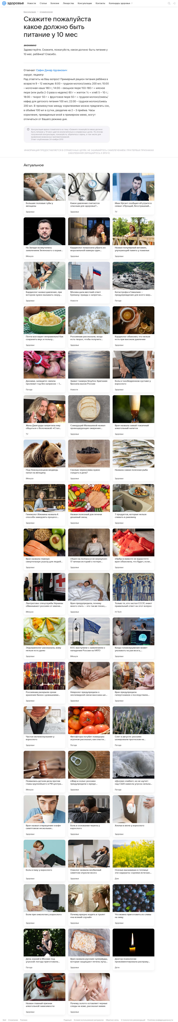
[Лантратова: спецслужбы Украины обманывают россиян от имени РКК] (44, 594)
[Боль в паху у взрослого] (44, 860)
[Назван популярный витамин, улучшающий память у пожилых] (133, 238)
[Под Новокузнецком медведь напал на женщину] (44, 460)
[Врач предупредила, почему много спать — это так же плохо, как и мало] (89, 594)
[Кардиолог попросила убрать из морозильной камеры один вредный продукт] (89, 238)
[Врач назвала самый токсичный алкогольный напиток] (133, 416)
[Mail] (4, 3)
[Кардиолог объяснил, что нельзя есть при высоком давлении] (133, 327)
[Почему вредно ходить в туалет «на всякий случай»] (89, 905)
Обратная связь (112, 1020)
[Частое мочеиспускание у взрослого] (44, 727)
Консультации (30, 12)
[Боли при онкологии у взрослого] (44, 905)
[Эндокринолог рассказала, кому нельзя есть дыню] (44, 638)
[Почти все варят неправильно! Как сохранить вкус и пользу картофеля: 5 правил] (44, 327)
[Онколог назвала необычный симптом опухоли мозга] (89, 860)
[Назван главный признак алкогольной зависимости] (44, 994)
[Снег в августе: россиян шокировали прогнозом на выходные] (133, 727)
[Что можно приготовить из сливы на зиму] (133, 905)
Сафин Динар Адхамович (51, 70)
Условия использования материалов (89, 1020)
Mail (4, 1020)
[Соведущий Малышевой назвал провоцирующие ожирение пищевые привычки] (89, 416)
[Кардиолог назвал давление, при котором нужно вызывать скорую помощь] (44, 283)
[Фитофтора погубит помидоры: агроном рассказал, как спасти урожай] (89, 727)
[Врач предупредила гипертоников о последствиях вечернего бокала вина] (133, 683)
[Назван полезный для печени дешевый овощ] (89, 505)
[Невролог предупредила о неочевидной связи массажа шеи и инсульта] (89, 683)
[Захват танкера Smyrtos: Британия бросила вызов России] (89, 371)
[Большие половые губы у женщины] (44, 194)
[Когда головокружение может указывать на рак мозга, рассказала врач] (133, 638)
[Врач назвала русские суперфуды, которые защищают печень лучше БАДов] (89, 949)
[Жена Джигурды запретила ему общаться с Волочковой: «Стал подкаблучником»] (44, 416)
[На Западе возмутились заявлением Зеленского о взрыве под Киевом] (44, 238)
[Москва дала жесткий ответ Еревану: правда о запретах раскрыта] (89, 283)
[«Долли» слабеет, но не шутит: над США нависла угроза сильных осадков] (133, 772)
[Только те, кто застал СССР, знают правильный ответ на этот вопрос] (133, 594)
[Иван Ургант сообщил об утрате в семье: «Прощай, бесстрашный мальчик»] (133, 194)
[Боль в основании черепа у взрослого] (89, 816)
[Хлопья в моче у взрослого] (133, 816)
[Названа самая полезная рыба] (133, 460)
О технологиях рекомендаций (133, 1020)
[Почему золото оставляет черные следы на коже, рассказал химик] (89, 994)
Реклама (23, 1020)
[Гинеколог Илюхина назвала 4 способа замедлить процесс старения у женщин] (44, 505)
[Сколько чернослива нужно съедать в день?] (89, 460)
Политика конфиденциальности (160, 1020)
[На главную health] (15, 3)
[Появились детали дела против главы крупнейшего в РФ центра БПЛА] (44, 772)
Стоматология (46, 12)
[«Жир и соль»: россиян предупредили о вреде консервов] (89, 772)
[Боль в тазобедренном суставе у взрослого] (133, 371)
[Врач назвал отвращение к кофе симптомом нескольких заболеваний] (44, 816)
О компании (13, 1020)
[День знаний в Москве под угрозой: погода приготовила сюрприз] (44, 949)
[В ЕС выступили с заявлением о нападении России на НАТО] (89, 638)
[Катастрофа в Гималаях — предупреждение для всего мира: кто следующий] (133, 283)
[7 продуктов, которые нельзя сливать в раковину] (133, 505)
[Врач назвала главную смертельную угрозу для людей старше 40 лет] (44, 549)
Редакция (68, 1020)
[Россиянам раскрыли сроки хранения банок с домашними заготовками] (44, 683)
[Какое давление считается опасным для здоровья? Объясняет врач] (89, 194)
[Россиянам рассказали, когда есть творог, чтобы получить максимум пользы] (89, 327)
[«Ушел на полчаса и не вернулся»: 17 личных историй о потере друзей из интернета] (89, 549)
